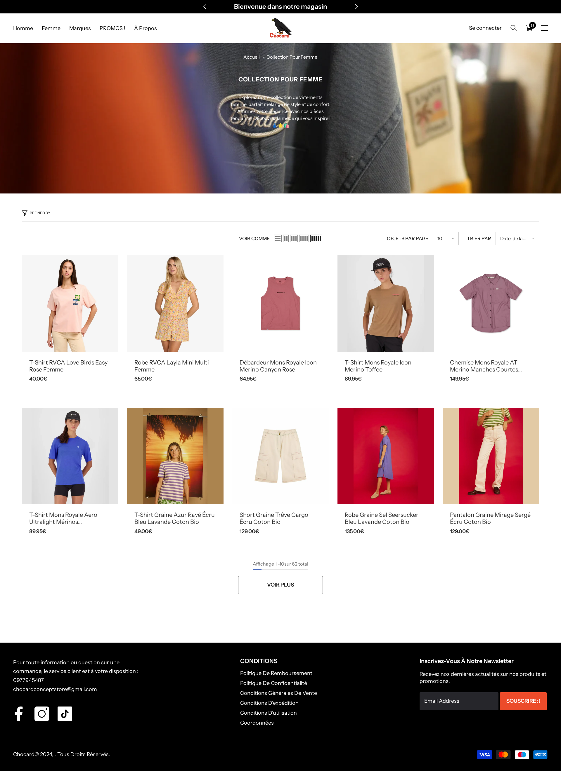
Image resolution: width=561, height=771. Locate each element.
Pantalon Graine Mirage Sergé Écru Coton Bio (490, 518)
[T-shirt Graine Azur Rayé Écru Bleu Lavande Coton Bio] (175, 456)
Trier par (479, 238)
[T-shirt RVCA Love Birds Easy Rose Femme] (70, 303)
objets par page (407, 238)
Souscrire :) (523, 701)
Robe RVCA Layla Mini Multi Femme (171, 366)
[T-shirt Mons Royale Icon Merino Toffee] (385, 303)
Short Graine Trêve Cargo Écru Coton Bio (274, 518)
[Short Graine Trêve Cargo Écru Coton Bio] (280, 456)
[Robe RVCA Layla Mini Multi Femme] (175, 303)
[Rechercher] (513, 28)
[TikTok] (65, 713)
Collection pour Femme (291, 57)
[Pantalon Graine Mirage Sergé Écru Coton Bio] (491, 456)
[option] (280, 6)
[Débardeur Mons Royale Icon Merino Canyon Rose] (280, 303)
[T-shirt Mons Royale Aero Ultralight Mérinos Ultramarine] (70, 456)
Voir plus (280, 585)
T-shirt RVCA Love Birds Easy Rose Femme (68, 366)
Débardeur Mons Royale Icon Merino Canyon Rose (278, 366)
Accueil (251, 57)
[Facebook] (18, 713)
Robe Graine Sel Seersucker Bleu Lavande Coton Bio (381, 518)
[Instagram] (41, 713)
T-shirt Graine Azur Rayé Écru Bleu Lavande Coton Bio (174, 518)
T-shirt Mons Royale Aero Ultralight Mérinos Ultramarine (63, 518)
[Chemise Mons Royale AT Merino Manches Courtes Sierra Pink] (491, 303)
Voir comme (254, 238)
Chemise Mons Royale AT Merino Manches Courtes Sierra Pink (484, 366)
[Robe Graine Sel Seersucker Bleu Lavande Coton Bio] (385, 456)
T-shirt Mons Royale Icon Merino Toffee (378, 366)
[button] (278, 238)
